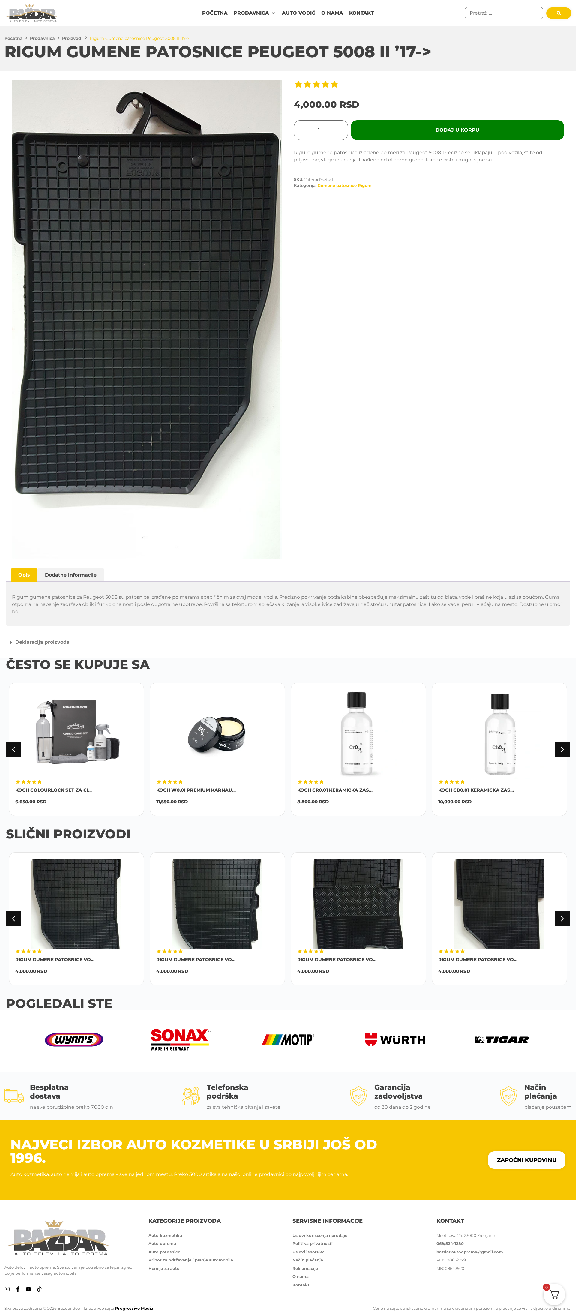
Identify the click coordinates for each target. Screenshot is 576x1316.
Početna (13, 38)
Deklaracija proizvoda (42, 642)
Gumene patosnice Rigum (345, 185)
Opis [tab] (24, 575)
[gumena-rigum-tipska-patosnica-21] (147, 319)
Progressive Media (134, 1308)
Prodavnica (42, 38)
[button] (255, 13)
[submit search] (559, 13)
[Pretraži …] (504, 13)
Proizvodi (72, 38)
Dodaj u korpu (457, 130)
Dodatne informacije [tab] (71, 575)
